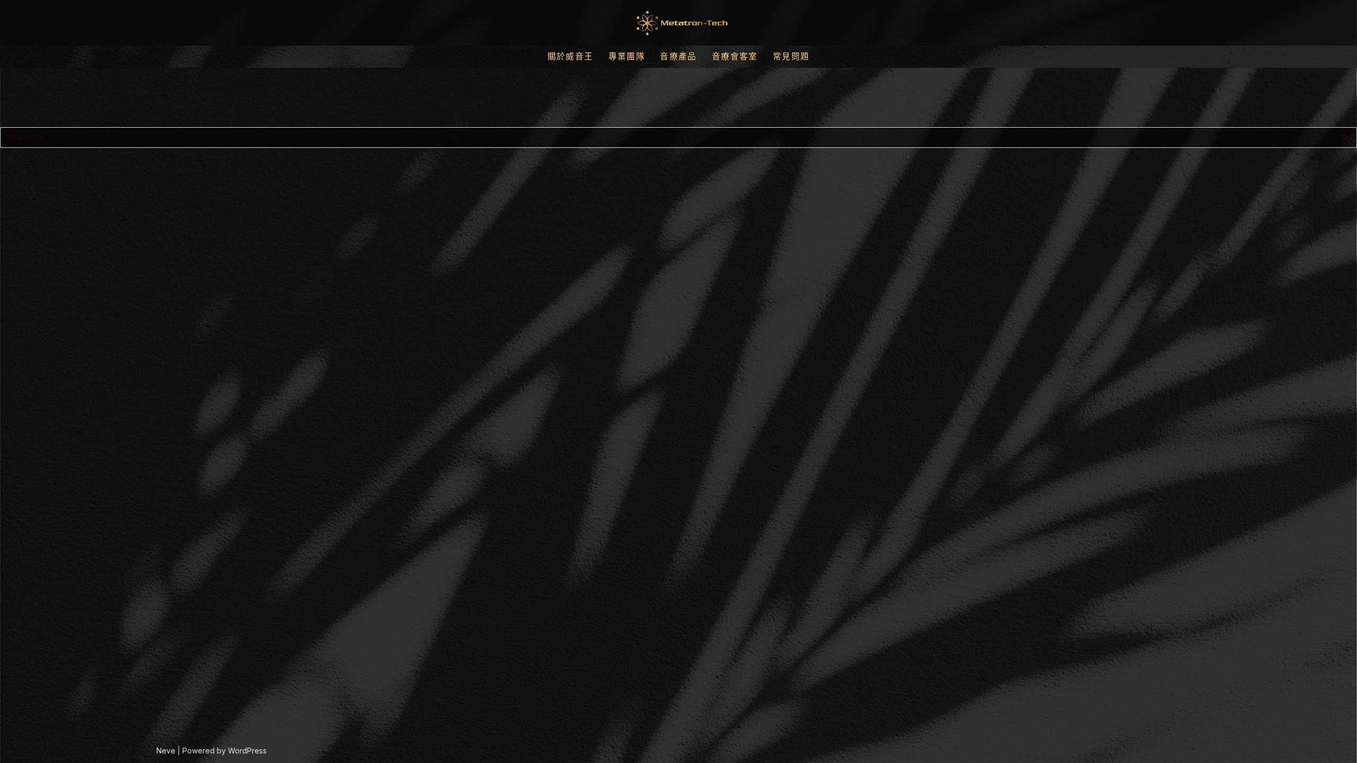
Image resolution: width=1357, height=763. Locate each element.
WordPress (247, 750)
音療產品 (678, 56)
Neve (165, 750)
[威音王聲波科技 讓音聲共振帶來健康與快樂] (678, 23)
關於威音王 (571, 56)
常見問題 (791, 56)
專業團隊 (627, 56)
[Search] (1345, 137)
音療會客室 (735, 56)
